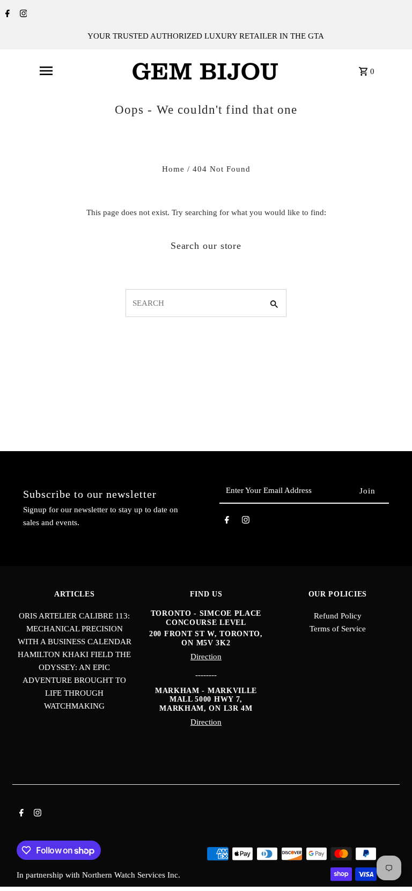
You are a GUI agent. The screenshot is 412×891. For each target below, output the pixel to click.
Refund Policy (338, 616)
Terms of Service (338, 628)
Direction (206, 656)
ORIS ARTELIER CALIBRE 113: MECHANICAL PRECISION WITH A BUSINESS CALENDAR (74, 629)
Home (173, 169)
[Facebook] (6, 14)
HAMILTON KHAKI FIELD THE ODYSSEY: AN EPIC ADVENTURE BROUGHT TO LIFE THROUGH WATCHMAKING (74, 680)
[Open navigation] (45, 70)
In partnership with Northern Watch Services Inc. (98, 875)
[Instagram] (22, 14)
